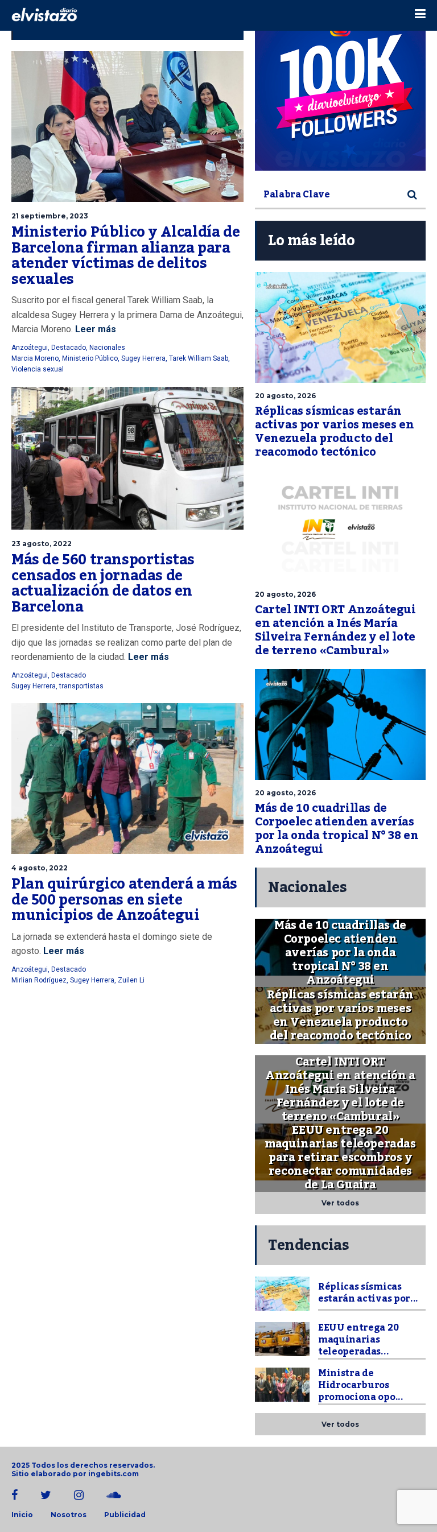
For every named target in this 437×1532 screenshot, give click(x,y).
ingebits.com (113, 1473)
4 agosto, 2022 (39, 868)
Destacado (68, 348)
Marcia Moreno (35, 358)
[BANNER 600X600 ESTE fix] (340, 85)
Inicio (22, 1515)
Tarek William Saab (198, 358)
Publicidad (125, 1515)
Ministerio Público (90, 358)
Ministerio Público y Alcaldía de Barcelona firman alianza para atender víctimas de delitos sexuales (125, 256)
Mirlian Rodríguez (39, 980)
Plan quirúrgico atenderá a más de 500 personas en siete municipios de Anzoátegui (124, 900)
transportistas (81, 686)
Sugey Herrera (143, 358)
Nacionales (107, 348)
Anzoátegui (29, 348)
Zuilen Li (131, 980)
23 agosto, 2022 (41, 543)
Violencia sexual (37, 369)
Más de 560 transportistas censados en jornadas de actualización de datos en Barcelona (103, 583)
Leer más (95, 329)
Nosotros (68, 1515)
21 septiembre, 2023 (49, 216)
